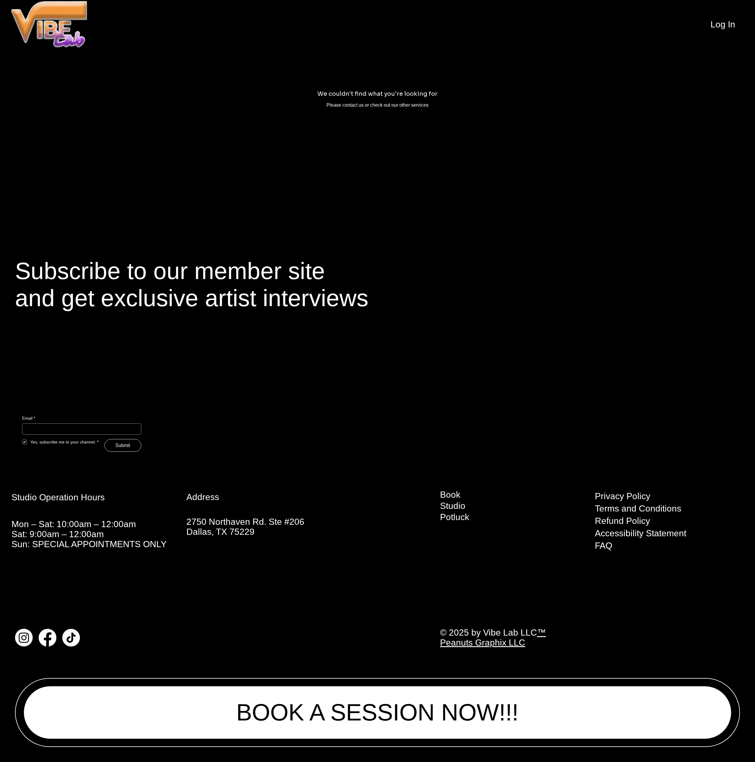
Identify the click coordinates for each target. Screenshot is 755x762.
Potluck (454, 517)
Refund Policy (622, 521)
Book (450, 494)
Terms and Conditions (638, 508)
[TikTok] (71, 637)
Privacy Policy (622, 496)
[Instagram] (24, 637)
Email (28, 418)
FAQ (603, 545)
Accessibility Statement (640, 533)
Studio (452, 506)
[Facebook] (47, 637)
